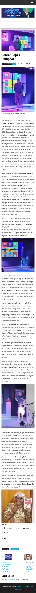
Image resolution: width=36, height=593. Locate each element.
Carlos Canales (25, 64)
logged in (12, 580)
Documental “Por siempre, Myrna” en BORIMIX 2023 (30, 567)
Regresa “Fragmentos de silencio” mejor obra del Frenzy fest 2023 (6, 567)
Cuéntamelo (15, 549)
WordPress (19, 586)
